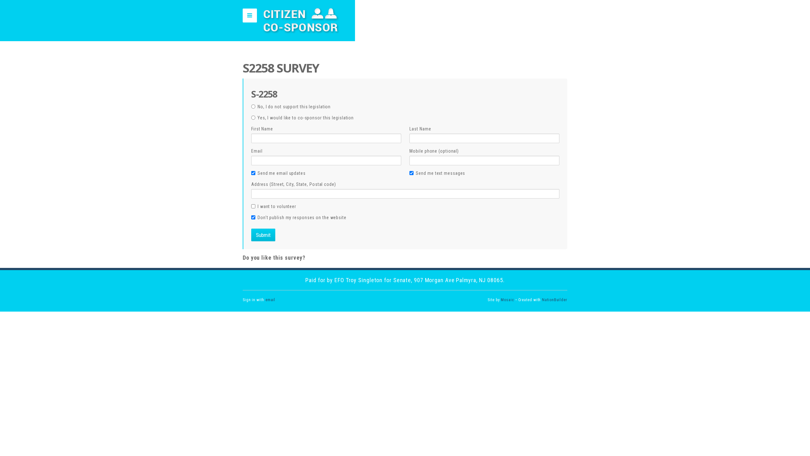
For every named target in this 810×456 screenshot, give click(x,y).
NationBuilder (554, 300)
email (270, 300)
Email (257, 151)
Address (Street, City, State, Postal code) (293, 184)
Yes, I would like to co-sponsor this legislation (306, 117)
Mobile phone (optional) (434, 151)
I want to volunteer (277, 206)
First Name (262, 128)
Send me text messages (440, 173)
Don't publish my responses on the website (302, 217)
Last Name (420, 128)
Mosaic (507, 300)
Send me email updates (282, 173)
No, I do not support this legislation (294, 106)
